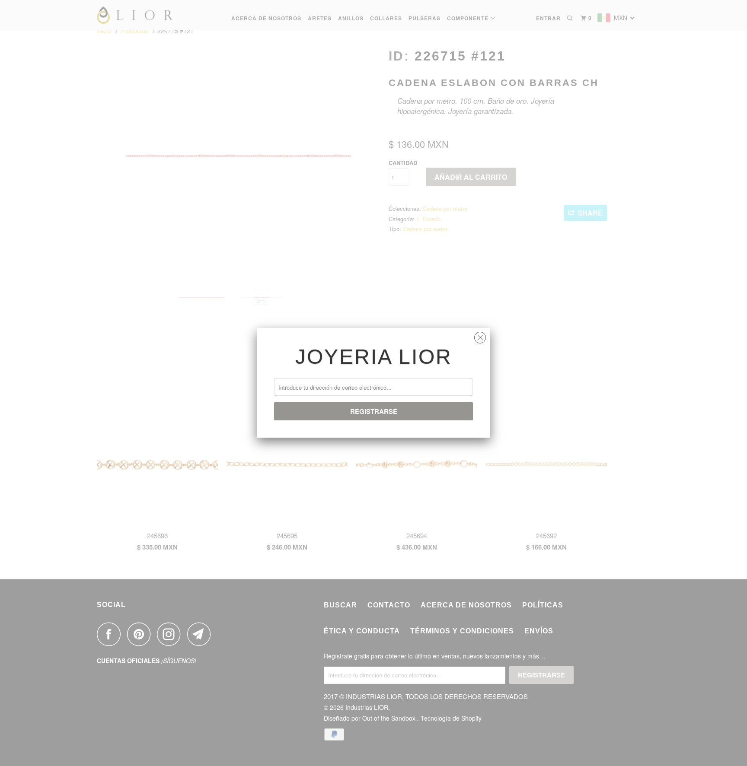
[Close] (480, 335)
